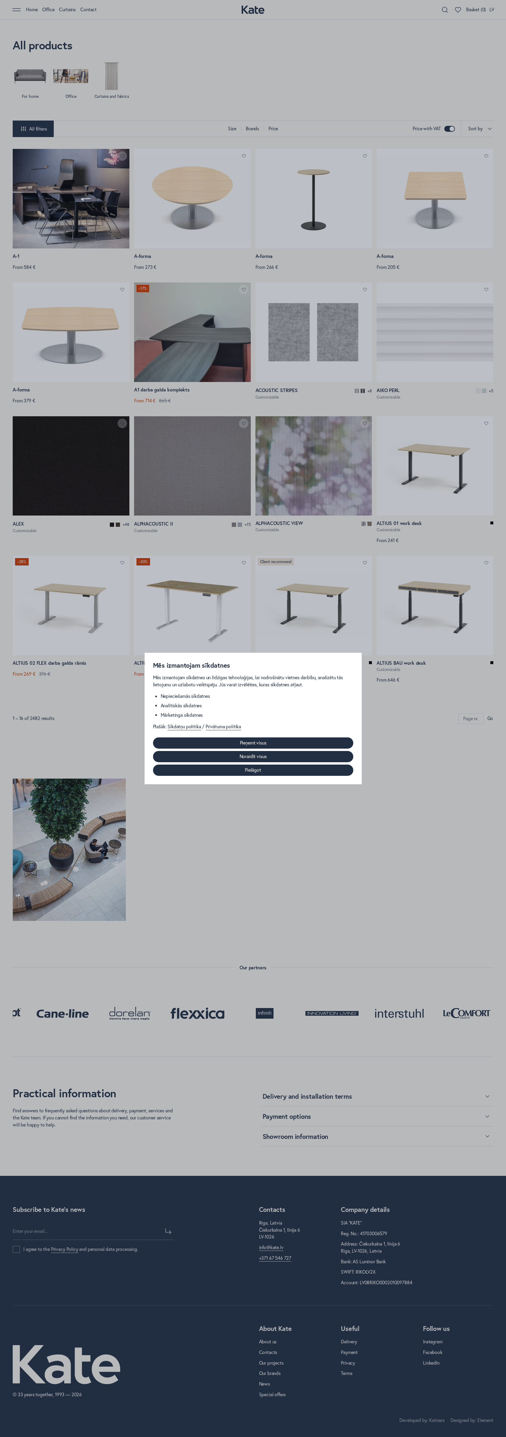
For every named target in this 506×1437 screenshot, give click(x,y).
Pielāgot (253, 770)
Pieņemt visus (253, 743)
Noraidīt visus (253, 756)
